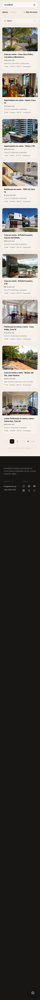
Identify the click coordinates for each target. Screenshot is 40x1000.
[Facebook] (29, 486)
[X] (29, 490)
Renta (13, 12)
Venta (5, 12)
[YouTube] (34, 486)
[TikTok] (34, 490)
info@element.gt (10, 486)
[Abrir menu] (34, 5)
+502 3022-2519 (10, 490)
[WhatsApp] (32, 992)
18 (28, 441)
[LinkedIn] (24, 490)
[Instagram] (24, 486)
